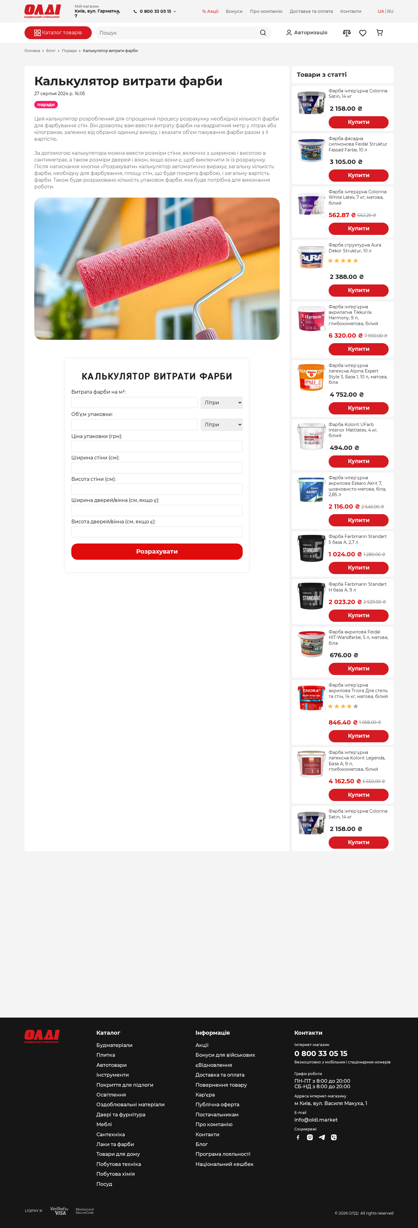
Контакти (207, 1134)
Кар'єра (205, 1095)
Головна (32, 51)
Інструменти (112, 1075)
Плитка (105, 1055)
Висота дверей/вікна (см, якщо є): (113, 522)
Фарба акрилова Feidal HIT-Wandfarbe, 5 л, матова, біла (358, 637)
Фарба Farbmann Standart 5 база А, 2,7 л (358, 539)
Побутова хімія (115, 1174)
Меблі (104, 1124)
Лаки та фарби (115, 1144)
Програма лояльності (223, 1154)
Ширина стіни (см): (95, 458)
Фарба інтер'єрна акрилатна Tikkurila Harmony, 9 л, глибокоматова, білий (353, 315)
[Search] (262, 32)
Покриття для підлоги (124, 1085)
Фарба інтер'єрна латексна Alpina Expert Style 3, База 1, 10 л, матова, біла (358, 374)
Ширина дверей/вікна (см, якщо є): (115, 500)
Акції (202, 1045)
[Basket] (379, 32)
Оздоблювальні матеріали (130, 1104)
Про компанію (214, 1124)
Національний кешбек (225, 1164)
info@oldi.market (316, 1120)
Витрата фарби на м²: (98, 392)
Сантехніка (110, 1134)
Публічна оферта (217, 1104)
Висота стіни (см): (93, 479)
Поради (69, 51)
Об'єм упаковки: (92, 414)
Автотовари (111, 1065)
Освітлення (111, 1095)
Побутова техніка (118, 1164)
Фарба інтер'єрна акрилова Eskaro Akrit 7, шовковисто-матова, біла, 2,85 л (357, 486)
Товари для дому (118, 1154)
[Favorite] (363, 33)
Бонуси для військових (225, 1055)
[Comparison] (346, 33)
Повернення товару (221, 1085)
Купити (359, 122)
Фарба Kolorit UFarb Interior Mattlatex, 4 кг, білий (353, 430)
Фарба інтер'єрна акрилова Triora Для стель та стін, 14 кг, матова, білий (358, 690)
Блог (51, 51)
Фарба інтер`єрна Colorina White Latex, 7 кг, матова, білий (357, 197)
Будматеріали (114, 1045)
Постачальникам (217, 1115)
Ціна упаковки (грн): (96, 436)
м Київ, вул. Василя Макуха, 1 (330, 1103)
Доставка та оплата (220, 1075)
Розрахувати (157, 551)
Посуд (104, 1184)
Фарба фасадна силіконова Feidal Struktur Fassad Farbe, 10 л (358, 144)
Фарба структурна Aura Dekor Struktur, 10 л (355, 247)
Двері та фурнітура (120, 1115)
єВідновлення (214, 1065)
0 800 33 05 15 (155, 11)
